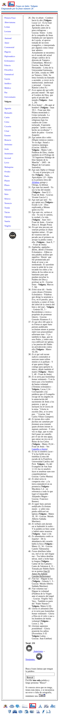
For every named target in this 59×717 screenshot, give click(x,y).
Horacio (7, 140)
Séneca (7, 199)
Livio (6, 162)
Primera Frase (10, 18)
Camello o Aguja (39, 449)
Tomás (7, 208)
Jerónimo (8, 144)
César (6, 131)
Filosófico (8, 70)
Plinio (7, 185)
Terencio (8, 203)
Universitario (10, 97)
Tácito (7, 212)
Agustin (7, 108)
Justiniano (8, 153)
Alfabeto (35, 182)
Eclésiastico (9, 61)
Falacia (7, 65)
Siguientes (30, 659)
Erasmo (7, 135)
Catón (7, 117)
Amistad (7, 38)
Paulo (6, 176)
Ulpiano (7, 217)
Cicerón (7, 126)
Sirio (6, 194)
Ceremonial (9, 47)
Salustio (7, 190)
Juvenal (7, 158)
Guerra (7, 79)
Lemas (7, 27)
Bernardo (8, 113)
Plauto (7, 180)
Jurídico (7, 83)
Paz (5, 92)
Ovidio (7, 171)
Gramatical (9, 74)
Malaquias (8, 167)
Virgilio (7, 226)
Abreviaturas (9, 22)
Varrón (7, 221)
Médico (7, 88)
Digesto (7, 52)
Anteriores (38, 651)
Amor (6, 43)
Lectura (7, 31)
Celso (6, 122)
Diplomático (9, 56)
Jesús (6, 149)
